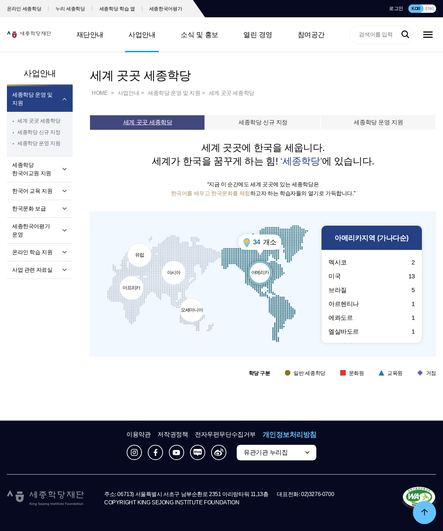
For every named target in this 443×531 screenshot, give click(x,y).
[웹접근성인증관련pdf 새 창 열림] (419, 498)
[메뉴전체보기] (428, 34)
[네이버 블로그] (197, 452)
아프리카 (133, 283)
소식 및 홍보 (199, 34)
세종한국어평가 (165, 8)
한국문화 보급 (29, 209)
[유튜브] (176, 452)
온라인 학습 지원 (32, 252)
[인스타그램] (134, 452)
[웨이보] (218, 452)
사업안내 (141, 34)
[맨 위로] (424, 512)
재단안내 (89, 34)
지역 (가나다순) (372, 238)
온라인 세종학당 (24, 8)
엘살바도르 (371, 331)
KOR (416, 8)
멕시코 (371, 262)
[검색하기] (405, 34)
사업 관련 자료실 (32, 270)
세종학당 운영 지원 (38, 143)
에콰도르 (371, 317)
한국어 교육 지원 (32, 191)
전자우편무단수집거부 (225, 434)
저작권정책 (172, 434)
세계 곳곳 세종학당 (38, 121)
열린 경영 (257, 34)
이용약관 (138, 434)
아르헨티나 (371, 303)
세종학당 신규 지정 (38, 132)
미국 (371, 276)
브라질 (371, 290)
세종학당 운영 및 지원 (32, 99)
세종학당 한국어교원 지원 (31, 169)
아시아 (176, 268)
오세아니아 (192, 305)
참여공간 (311, 34)
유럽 (143, 250)
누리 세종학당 (70, 8)
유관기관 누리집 (266, 452)
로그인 (396, 8)
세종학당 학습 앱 (117, 8)
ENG (429, 8)
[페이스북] (155, 452)
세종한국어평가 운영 (31, 230)
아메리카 (261, 268)
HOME (100, 93)
